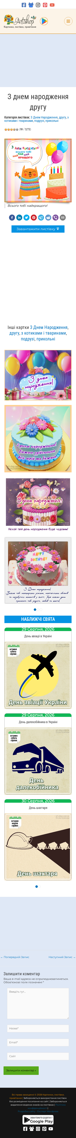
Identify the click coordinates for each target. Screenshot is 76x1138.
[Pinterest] (45, 4)
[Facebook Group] (30, 4)
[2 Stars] (8, 129)
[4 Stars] (14, 129)
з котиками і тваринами (43, 333)
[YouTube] (52, 4)
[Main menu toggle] (68, 21)
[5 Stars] (17, 129)
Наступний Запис (62, 957)
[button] (12, 218)
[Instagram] (38, 4)
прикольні (52, 121)
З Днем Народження (44, 117)
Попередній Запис (14, 957)
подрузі (39, 121)
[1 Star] (5, 129)
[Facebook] (23, 4)
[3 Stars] (11, 129)
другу (62, 117)
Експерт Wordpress (47, 1111)
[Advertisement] (38, 60)
